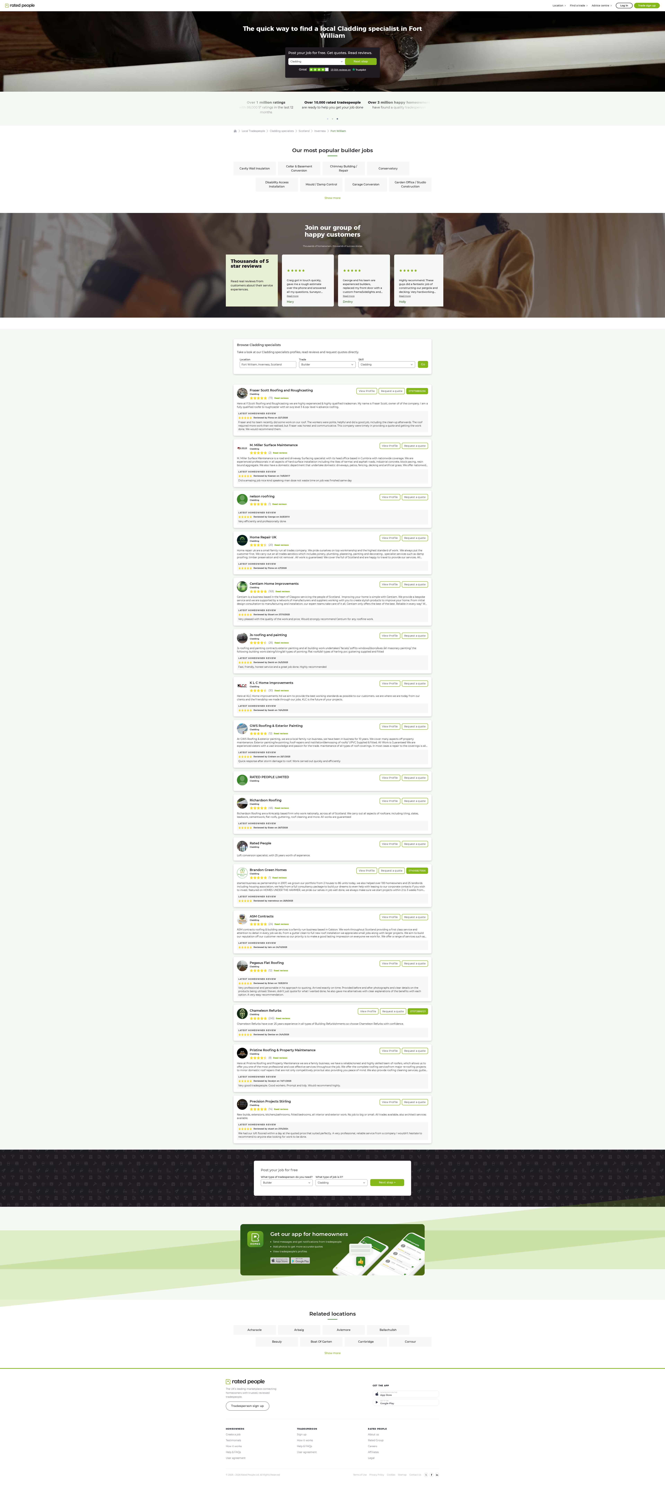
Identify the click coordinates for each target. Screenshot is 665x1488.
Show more (333, 198)
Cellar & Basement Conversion (299, 168)
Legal (371, 1458)
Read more (292, 296)
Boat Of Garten (321, 1341)
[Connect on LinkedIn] (437, 1475)
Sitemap (402, 1474)
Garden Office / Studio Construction (410, 184)
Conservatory (388, 168)
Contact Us (415, 1474)
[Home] (235, 131)
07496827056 (417, 870)
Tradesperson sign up (247, 1406)
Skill (361, 359)
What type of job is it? (329, 1177)
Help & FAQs (233, 1452)
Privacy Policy (376, 1474)
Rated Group (375, 1440)
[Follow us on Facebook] (431, 1475)
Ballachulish (388, 1330)
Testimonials (233, 1440)
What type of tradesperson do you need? (287, 1177)
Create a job (233, 1434)
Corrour (410, 1341)
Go (423, 364)
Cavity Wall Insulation (255, 168)
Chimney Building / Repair (343, 168)
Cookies (391, 1474)
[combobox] (268, 364)
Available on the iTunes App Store (279, 1260)
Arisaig (299, 1330)
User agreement (236, 1458)
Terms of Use (360, 1474)
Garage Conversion (365, 184)
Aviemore (344, 1330)
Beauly (277, 1341)
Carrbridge (366, 1341)
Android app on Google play (300, 1260)
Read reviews (281, 398)
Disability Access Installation (277, 184)
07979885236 (417, 391)
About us (373, 1434)
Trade (302, 359)
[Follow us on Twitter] (426, 1475)
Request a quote (391, 391)
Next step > (387, 1182)
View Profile (367, 391)
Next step (361, 61)
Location (245, 359)
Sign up (301, 1434)
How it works (234, 1446)
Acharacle (254, 1330)
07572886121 (418, 1011)
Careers (372, 1446)
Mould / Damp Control (321, 184)
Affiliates (373, 1452)
